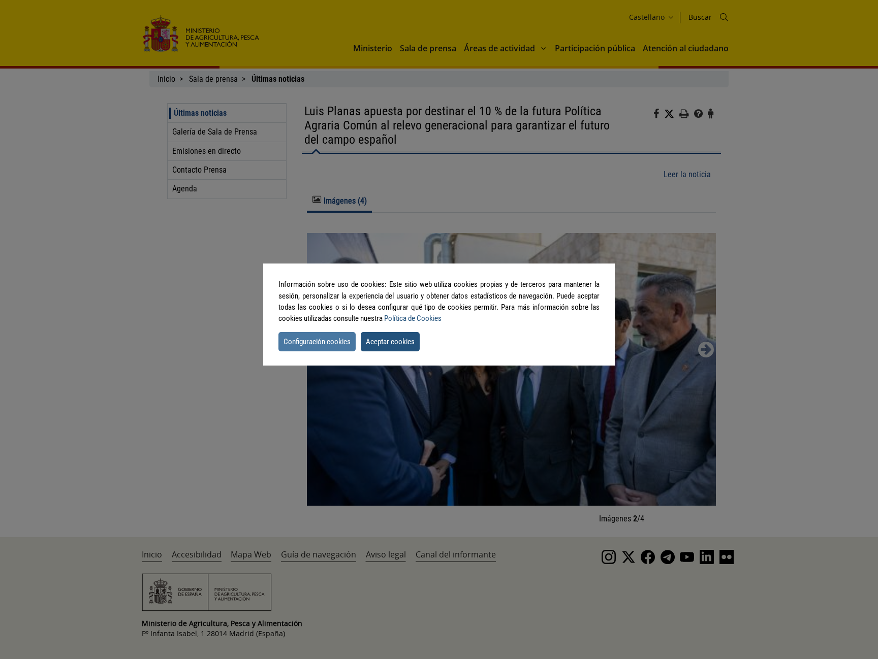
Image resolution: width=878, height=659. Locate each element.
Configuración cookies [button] (317, 341)
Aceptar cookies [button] (390, 341)
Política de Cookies (413, 318)
